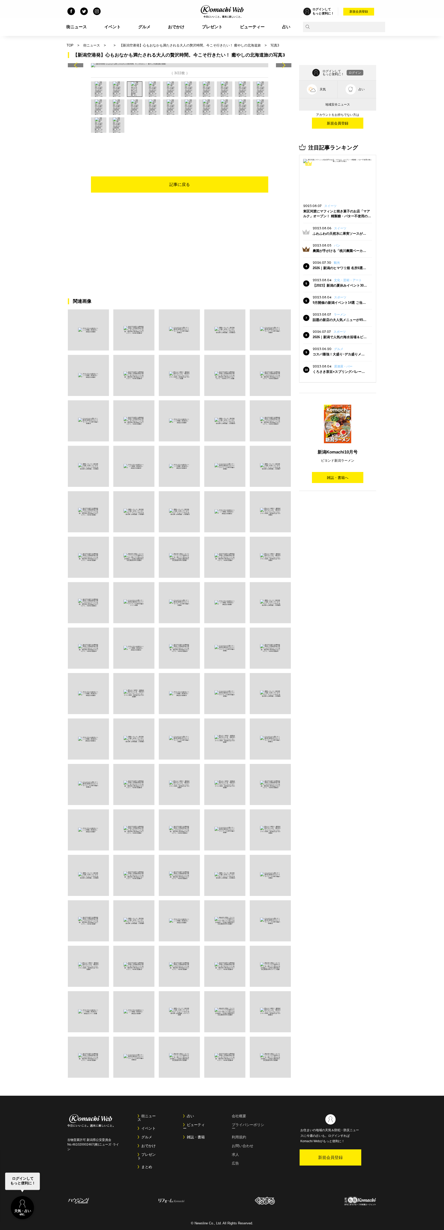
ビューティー (252, 27)
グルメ (144, 27)
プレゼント (212, 27)
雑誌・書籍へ (337, 478)
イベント (112, 27)
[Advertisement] (179, 146)
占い (286, 27)
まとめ (146, 1167)
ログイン (355, 72)
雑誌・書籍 (196, 1137)
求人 (235, 1154)
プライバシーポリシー (248, 1126)
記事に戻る (179, 184)
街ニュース (76, 27)
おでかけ (176, 27)
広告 (235, 1163)
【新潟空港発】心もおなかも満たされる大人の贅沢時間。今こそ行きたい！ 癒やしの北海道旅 (190, 45)
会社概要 (239, 1116)
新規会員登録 (358, 11)
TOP (70, 45)
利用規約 (239, 1137)
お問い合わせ (242, 1146)
